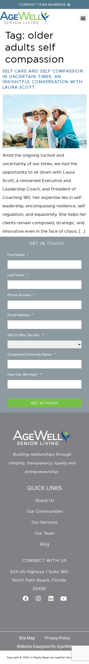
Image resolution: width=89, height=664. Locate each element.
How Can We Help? (24, 374)
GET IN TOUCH (44, 403)
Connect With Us (44, 560)
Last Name (17, 275)
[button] (83, 18)
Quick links (44, 488)
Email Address (20, 315)
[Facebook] (25, 598)
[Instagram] (38, 598)
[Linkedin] (51, 598)
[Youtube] (63, 598)
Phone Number (21, 295)
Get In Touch (47, 243)
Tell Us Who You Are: (25, 335)
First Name (17, 255)
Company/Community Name (31, 354)
